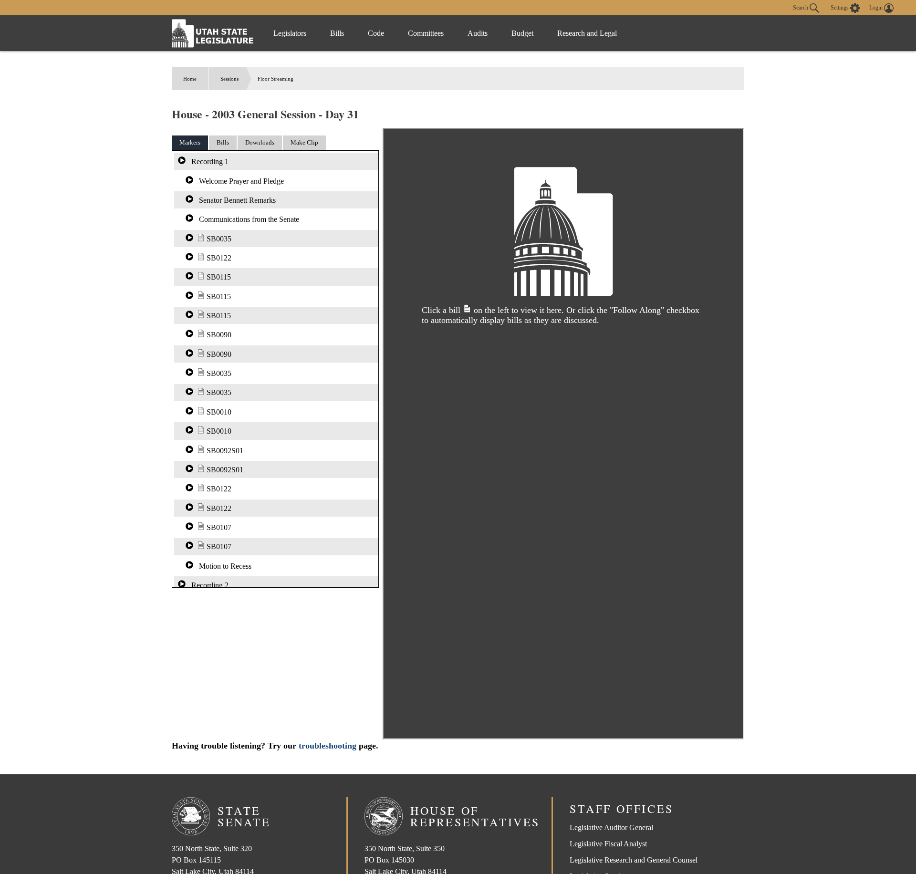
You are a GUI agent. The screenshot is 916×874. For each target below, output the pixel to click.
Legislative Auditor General (611, 827)
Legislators (289, 33)
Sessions (229, 79)
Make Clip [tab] (304, 142)
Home (190, 79)
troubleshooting (327, 745)
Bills (337, 33)
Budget (522, 33)
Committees (426, 33)
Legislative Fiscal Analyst (608, 844)
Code (376, 33)
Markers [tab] (189, 142)
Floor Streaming (275, 79)
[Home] (213, 33)
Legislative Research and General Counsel (633, 860)
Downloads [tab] (259, 142)
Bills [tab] (223, 142)
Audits (478, 33)
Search (801, 7)
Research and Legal (587, 33)
